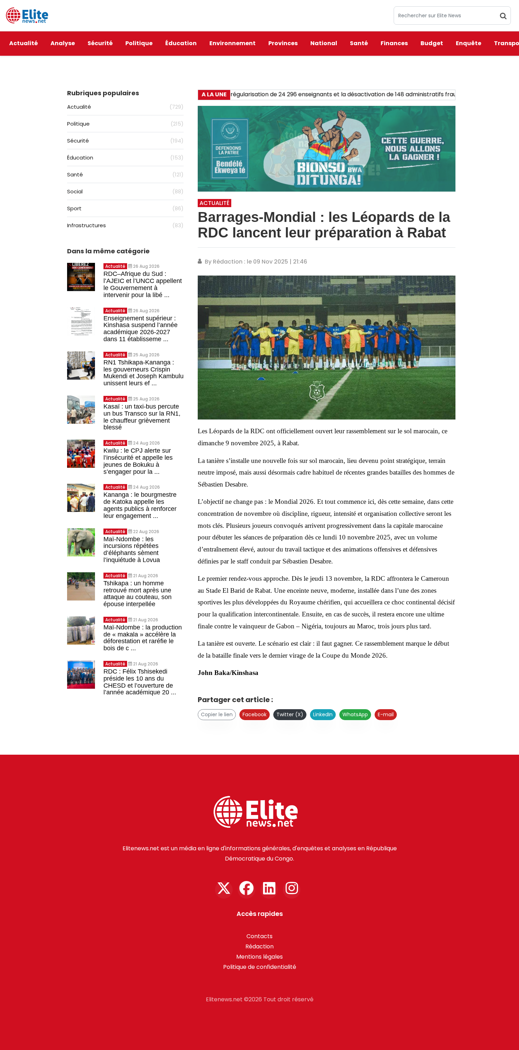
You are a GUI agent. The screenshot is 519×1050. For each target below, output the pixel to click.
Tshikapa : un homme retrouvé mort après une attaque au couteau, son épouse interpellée (137, 594)
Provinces (283, 43)
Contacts (259, 936)
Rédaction (259, 946)
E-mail (386, 714)
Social (125, 191)
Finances (394, 43)
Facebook (255, 714)
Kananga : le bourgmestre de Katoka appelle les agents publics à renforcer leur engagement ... (140, 505)
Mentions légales (259, 957)
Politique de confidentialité (259, 967)
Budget (431, 43)
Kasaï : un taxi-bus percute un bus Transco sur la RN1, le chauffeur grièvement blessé (141, 417)
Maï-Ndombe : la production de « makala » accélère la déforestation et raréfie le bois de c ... (142, 638)
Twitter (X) (289, 714)
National (323, 43)
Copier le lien (217, 714)
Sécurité (100, 43)
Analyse (62, 43)
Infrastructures (125, 225)
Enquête (468, 43)
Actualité (23, 43)
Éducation (181, 43)
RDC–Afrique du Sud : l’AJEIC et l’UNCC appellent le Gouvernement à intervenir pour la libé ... (142, 284)
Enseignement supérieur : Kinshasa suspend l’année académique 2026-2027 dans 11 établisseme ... (140, 329)
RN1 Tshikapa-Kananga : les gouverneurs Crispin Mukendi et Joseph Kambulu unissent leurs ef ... (143, 373)
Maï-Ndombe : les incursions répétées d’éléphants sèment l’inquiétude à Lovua (131, 549)
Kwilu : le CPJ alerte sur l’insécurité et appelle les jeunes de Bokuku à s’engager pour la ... (138, 461)
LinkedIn (323, 714)
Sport (125, 208)
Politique (139, 43)
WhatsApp (355, 714)
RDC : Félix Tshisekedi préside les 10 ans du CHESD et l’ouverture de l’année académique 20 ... (139, 682)
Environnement (232, 43)
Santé (359, 43)
